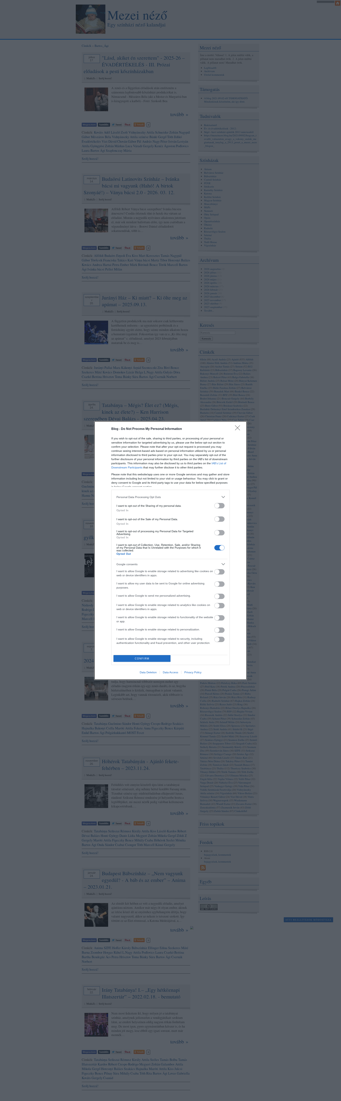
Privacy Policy (192, 672)
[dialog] (170, 550)
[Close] (239, 429)
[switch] (219, 505)
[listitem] (170, 497)
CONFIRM (142, 658)
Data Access (170, 672)
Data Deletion (148, 672)
